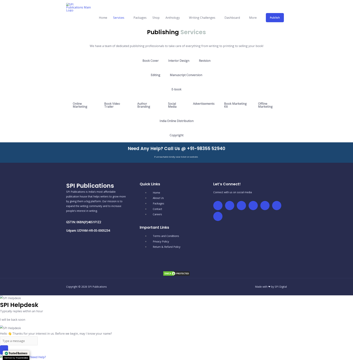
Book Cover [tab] (150, 61)
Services (118, 18)
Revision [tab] (205, 61)
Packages (140, 18)
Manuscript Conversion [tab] (186, 75)
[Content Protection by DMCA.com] (176, 273)
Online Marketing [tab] (80, 105)
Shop (156, 18)
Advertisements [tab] (204, 104)
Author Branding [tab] (143, 105)
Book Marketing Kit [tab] (235, 105)
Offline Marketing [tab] (265, 105)
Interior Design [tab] (178, 61)
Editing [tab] (155, 75)
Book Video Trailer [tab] (112, 105)
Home (103, 18)
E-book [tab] (176, 89)
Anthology (172, 18)
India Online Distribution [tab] (177, 121)
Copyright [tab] (176, 135)
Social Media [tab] (172, 105)
